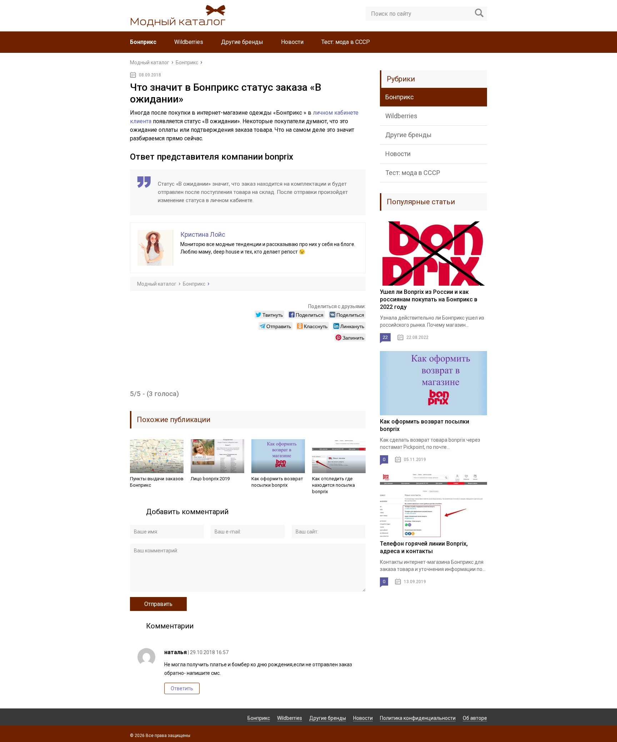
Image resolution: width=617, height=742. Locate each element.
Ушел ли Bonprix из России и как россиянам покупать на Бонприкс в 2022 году (428, 299)
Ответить (182, 688)
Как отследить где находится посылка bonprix (333, 485)
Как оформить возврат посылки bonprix (277, 482)
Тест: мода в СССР (345, 42)
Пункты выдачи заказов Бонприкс (157, 482)
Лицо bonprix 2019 (210, 478)
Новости (292, 42)
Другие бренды (242, 42)
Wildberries (188, 42)
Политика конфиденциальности (418, 718)
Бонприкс (143, 42)
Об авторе (475, 718)
